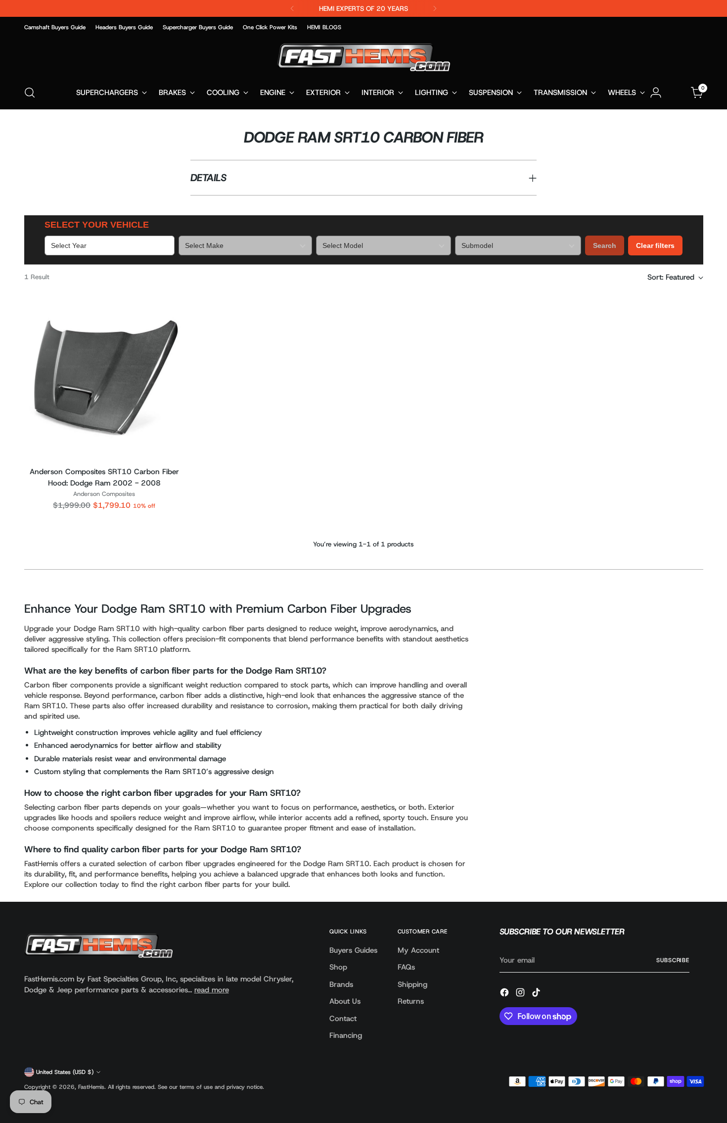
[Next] (435, 8)
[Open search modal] (30, 92)
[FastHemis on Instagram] (521, 994)
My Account (418, 950)
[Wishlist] (676, 92)
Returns (411, 1001)
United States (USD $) (64, 1072)
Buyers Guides (353, 950)
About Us (345, 1001)
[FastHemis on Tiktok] (537, 994)
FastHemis (91, 1087)
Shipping (412, 984)
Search (604, 245)
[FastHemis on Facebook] (505, 994)
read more (211, 990)
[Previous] (292, 8)
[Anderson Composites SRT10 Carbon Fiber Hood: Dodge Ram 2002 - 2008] (104, 378)
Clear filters (655, 245)
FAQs (406, 967)
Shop (338, 967)
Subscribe (672, 960)
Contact (343, 1019)
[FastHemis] (363, 57)
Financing (345, 1035)
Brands (341, 984)
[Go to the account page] (656, 92)
